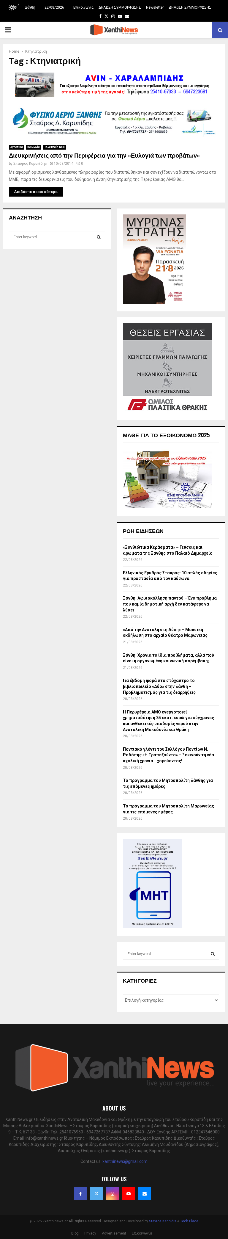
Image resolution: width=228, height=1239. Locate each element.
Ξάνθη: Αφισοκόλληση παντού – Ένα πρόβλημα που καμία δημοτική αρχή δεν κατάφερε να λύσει (170, 604)
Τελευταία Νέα (54, 147)
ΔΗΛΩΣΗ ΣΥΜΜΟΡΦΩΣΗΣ (120, 7)
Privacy (90, 1233)
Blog (75, 1233)
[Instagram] (112, 1193)
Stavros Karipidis (162, 1221)
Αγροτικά (16, 147)
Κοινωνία (33, 147)
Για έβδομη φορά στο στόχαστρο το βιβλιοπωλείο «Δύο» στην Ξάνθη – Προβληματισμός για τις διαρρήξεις (159, 686)
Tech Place (189, 1221)
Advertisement (114, 1233)
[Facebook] (80, 1193)
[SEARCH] (98, 237)
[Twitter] (96, 1193)
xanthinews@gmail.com (125, 1161)
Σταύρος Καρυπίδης (30, 163)
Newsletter (155, 7)
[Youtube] (128, 1193)
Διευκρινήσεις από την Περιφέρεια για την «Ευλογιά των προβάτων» (104, 156)
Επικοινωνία (83, 7)
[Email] (144, 1193)
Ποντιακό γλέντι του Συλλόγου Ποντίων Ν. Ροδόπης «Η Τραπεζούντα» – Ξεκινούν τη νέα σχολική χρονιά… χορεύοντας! (168, 755)
